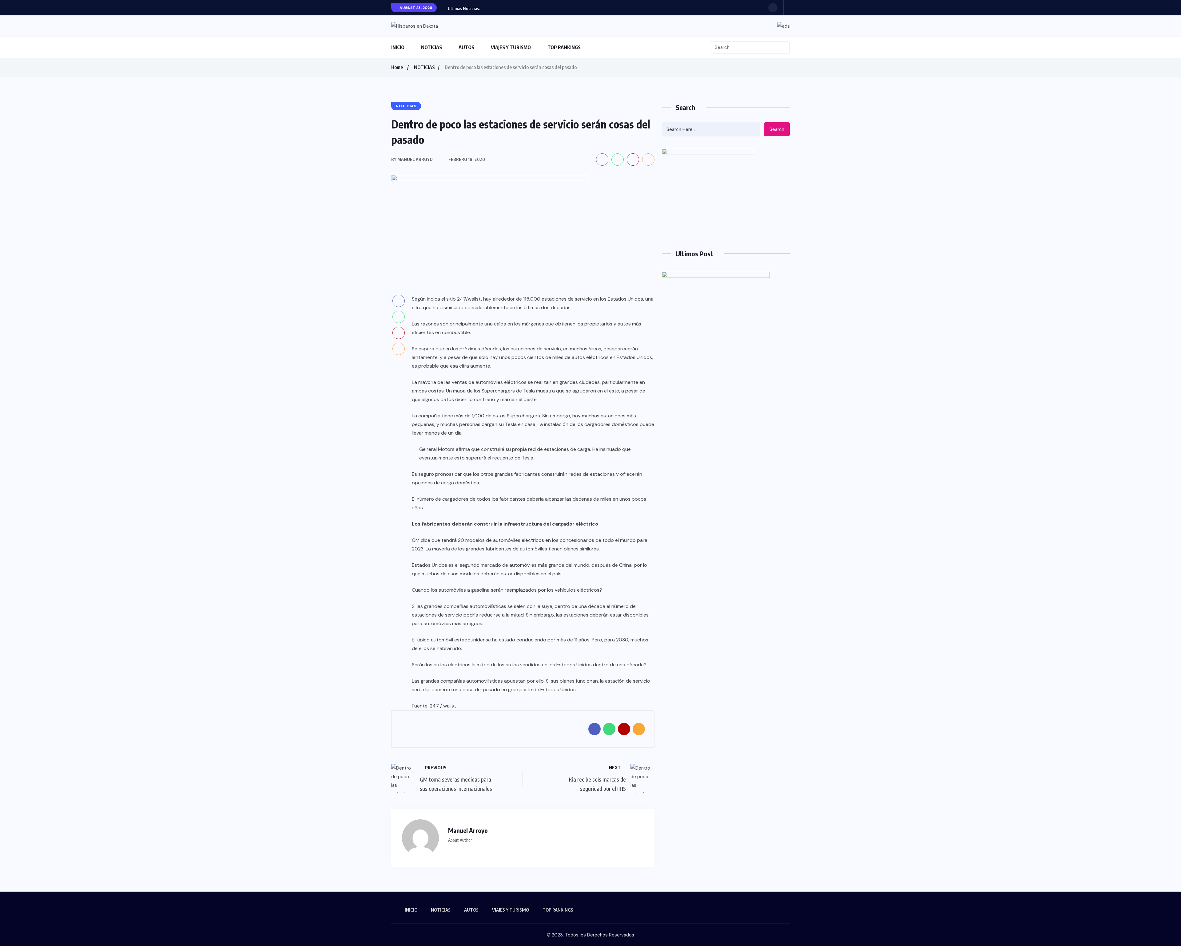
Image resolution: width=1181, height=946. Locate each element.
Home (397, 67)
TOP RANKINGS (564, 47)
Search (776, 129)
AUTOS (466, 47)
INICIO (397, 47)
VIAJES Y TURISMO (511, 47)
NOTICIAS (431, 47)
